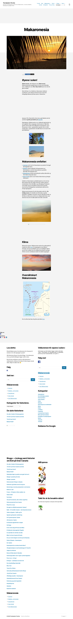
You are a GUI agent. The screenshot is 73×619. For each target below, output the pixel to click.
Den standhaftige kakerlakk (13, 563)
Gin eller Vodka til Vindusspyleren (15, 414)
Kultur (39, 408)
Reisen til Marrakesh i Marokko (14, 553)
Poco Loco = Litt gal (11, 558)
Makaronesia (47, 3)
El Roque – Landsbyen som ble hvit (15, 560)
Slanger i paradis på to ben (13, 476)
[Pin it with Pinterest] (4, 337)
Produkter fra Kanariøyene (44, 416)
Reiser (53, 3)
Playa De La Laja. (11, 504)
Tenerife (40, 119)
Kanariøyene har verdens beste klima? (16, 545)
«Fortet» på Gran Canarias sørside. (15, 416)
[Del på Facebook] (0, 337)
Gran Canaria (41, 399)
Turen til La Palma (11, 568)
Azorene (10, 388)
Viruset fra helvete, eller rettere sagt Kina (17, 499)
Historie (40, 402)
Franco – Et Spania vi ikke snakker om (16, 492)
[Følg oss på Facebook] (0, 333)
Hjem (42, 3)
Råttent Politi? (10, 421)
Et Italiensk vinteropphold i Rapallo (15, 530)
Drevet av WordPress (25, 616)
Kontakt (40, 4)
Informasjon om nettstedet (44, 404)
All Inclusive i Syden (12, 520)
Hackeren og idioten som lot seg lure (16, 484)
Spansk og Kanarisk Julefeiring (14, 515)
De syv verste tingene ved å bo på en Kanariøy (18, 537)
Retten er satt (10, 489)
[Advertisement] (36, 16)
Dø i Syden (9, 542)
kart (31, 247)
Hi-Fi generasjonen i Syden (13, 517)
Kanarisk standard (11, 588)
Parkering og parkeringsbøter (14, 581)
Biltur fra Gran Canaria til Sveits (14, 535)
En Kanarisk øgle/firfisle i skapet (15, 522)
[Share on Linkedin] (6, 337)
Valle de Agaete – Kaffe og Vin (14, 512)
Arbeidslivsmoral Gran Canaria (14, 578)
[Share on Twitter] (2, 337)
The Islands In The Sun (9, 3)
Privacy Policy (52, 4)
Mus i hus (9, 565)
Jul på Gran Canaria (11, 573)
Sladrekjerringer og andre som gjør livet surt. (18, 474)
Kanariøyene (26, 173)
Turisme (40, 421)
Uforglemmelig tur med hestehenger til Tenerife (19, 548)
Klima (39, 406)
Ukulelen (9, 586)
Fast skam (9, 497)
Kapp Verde (11, 395)
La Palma (40, 409)
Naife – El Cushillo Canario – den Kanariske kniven (19, 510)
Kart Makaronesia (12, 398)
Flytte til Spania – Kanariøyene (14, 540)
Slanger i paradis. (11, 479)
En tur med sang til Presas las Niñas (15, 527)
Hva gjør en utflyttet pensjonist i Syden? (17, 507)
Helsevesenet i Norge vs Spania (14, 482)
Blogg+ (58, 3)
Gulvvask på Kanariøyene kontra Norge (16, 570)
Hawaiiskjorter (10, 583)
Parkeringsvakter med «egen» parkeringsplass (18, 555)
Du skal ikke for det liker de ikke (15, 532)
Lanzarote (40, 411)
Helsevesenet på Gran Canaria (14, 502)
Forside (38, 3)
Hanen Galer (10, 494)
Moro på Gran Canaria (43, 414)
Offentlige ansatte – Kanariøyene (15, 576)
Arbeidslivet (41, 394)
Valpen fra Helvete (11, 550)
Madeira (25, 168)
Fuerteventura (41, 397)
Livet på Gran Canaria (43, 413)
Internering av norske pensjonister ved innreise (18, 487)
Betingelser (45, 4)
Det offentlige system (43, 396)
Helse (63, 3)
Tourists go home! (11, 419)
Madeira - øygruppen (13, 390)
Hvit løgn (9, 525)
